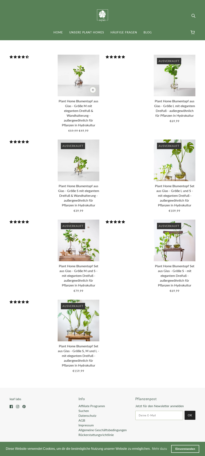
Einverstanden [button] (185, 448)
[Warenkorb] (193, 32)
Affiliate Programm (91, 406)
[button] (20, 57)
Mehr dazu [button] (159, 448)
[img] (193, 16)
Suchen (83, 411)
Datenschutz (87, 415)
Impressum (86, 425)
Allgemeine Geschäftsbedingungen (102, 430)
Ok (190, 415)
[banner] (102, 15)
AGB (81, 420)
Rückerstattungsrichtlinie (96, 435)
